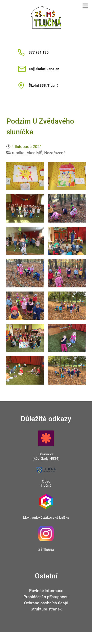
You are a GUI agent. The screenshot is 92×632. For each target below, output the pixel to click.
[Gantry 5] (46, 17)
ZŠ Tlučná (46, 549)
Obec (46, 481)
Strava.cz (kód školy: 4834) (46, 456)
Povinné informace (46, 590)
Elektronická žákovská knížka (46, 517)
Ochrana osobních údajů (46, 602)
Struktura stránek (46, 609)
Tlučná (46, 485)
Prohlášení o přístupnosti (46, 596)
